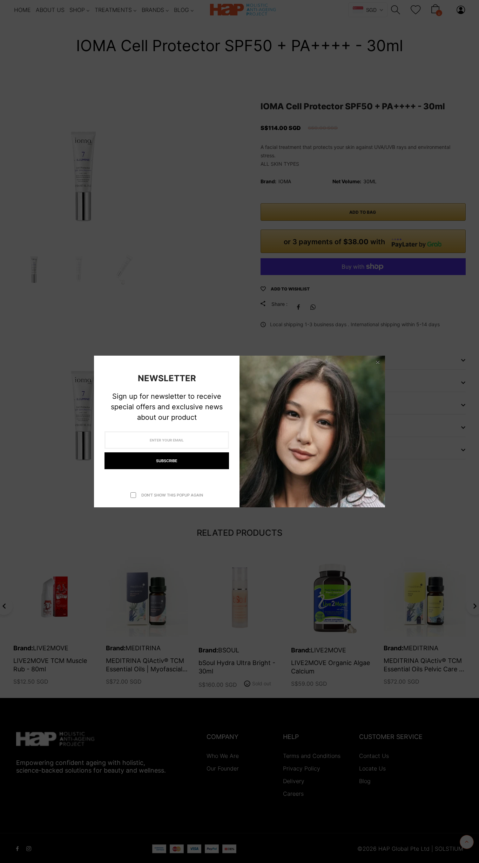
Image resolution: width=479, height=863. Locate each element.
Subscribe (166, 460)
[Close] (378, 361)
